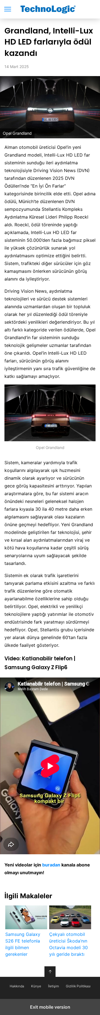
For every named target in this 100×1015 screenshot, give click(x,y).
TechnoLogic (50, 9)
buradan (51, 865)
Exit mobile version (50, 1007)
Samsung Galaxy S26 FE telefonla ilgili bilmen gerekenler (22, 944)
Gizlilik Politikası (78, 986)
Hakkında (17, 986)
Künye (36, 986)
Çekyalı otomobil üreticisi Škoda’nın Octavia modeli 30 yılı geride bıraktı (68, 944)
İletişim (53, 986)
